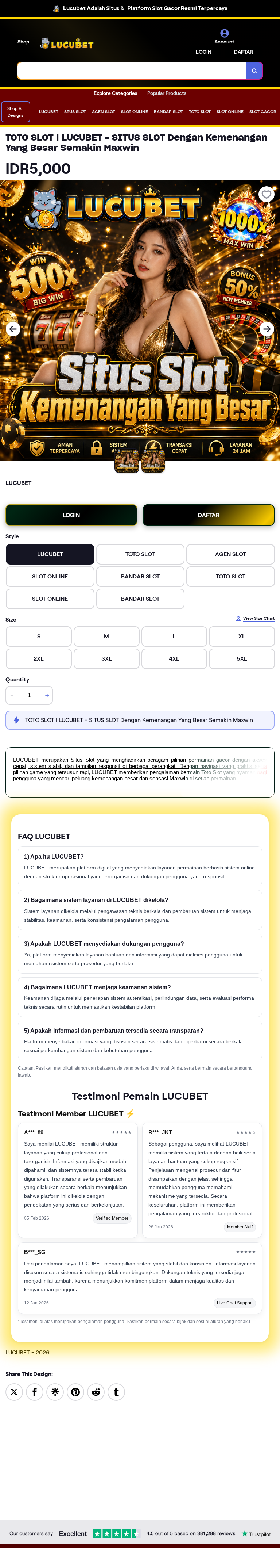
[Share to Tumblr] (116, 1391)
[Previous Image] (13, 329)
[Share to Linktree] (55, 1391)
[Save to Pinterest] (75, 1391)
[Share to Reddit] (96, 1391)
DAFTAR (243, 52)
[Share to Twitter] (14, 1391)
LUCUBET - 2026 (27, 1352)
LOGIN (203, 52)
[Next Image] (267, 329)
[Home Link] (66, 43)
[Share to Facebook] (34, 1391)
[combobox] (132, 70)
